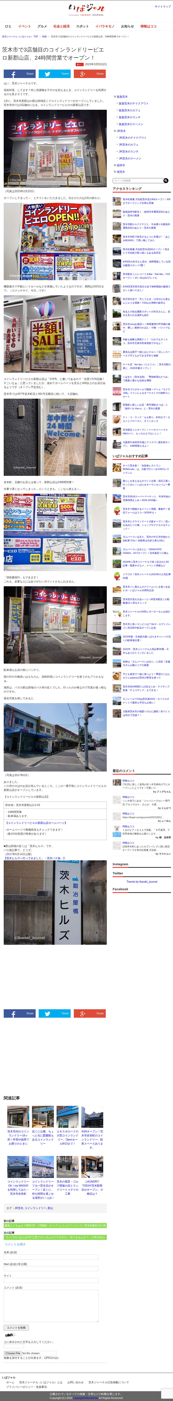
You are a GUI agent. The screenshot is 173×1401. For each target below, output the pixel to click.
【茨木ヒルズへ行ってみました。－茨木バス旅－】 (35, 858)
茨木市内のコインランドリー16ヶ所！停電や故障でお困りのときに (18, 1137)
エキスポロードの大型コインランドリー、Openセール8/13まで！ (67, 1137)
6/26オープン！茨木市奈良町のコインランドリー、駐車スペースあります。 (92, 1139)
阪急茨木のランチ (130, 117)
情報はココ (149, 26)
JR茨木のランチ (129, 151)
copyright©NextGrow (85, 1398)
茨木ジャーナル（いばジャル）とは (41, 1382)
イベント (24, 26)
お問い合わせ (75, 1382)
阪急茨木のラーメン (131, 124)
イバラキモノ (105, 26)
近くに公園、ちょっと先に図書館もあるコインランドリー (43, 1137)
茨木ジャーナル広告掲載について (109, 1382)
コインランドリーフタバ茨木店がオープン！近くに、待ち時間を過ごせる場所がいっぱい (43, 1189)
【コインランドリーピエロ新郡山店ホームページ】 (36, 822)
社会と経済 (62, 26)
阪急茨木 (122, 96)
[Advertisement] (29, 981)
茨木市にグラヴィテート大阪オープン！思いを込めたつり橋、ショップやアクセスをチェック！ (146, 525)
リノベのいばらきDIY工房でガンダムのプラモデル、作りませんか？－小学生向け (55, 1237)
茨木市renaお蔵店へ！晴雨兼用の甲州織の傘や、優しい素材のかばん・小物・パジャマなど (146, 328)
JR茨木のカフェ (129, 144)
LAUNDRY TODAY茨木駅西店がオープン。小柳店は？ (92, 1187)
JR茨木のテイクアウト (133, 137)
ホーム (10, 1382)
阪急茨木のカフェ (130, 110)
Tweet (65, 73)
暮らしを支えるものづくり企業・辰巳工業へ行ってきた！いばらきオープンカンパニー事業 (146, 485)
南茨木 (121, 171)
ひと (8, 26)
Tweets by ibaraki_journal (142, 881)
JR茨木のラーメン (130, 158)
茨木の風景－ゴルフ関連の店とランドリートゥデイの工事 (67, 1187)
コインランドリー (35, 1208)
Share (30, 73)
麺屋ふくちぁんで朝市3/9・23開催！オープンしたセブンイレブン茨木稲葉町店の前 (55, 1225)
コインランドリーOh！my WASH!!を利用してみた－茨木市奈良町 (18, 1187)
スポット (82, 26)
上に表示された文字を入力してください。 (29, 1342)
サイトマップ (163, 6)
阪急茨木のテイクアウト (134, 103)
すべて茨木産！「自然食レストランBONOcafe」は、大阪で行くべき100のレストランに (146, 469)
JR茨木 (19, 1208)
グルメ (42, 26)
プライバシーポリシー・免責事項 (26, 1386)
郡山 (50, 1208)
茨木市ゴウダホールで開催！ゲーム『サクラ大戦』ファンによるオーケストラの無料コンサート (146, 393)
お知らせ (127, 26)
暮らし (79, 64)
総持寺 (121, 165)
